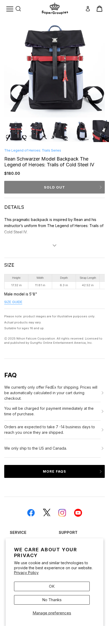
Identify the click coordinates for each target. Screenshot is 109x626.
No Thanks (52, 599)
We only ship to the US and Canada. (35, 448)
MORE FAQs (54, 471)
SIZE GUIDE (13, 302)
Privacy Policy (26, 572)
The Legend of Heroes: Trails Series (32, 150)
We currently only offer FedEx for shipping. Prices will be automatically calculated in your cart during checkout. (50, 393)
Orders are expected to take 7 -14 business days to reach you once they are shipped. (49, 430)
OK (51, 586)
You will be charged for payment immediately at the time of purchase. (49, 411)
